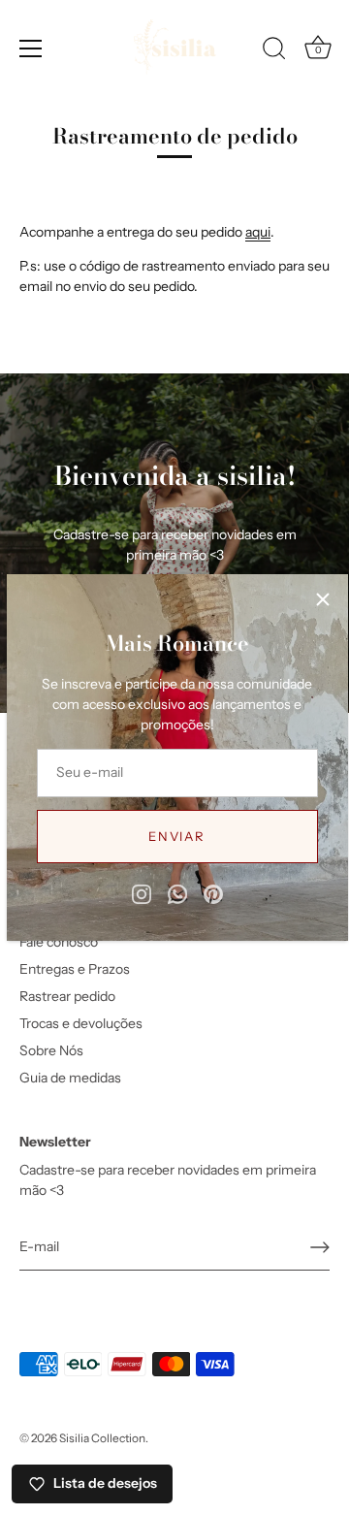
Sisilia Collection (102, 1438)
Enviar (176, 836)
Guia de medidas (70, 1077)
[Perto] (322, 599)
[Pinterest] (213, 893)
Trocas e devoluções (81, 1023)
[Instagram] (141, 893)
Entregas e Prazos (74, 969)
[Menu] (31, 48)
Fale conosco (58, 942)
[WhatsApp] (177, 893)
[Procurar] (274, 51)
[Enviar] (320, 1247)
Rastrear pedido (67, 996)
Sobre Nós (51, 1050)
